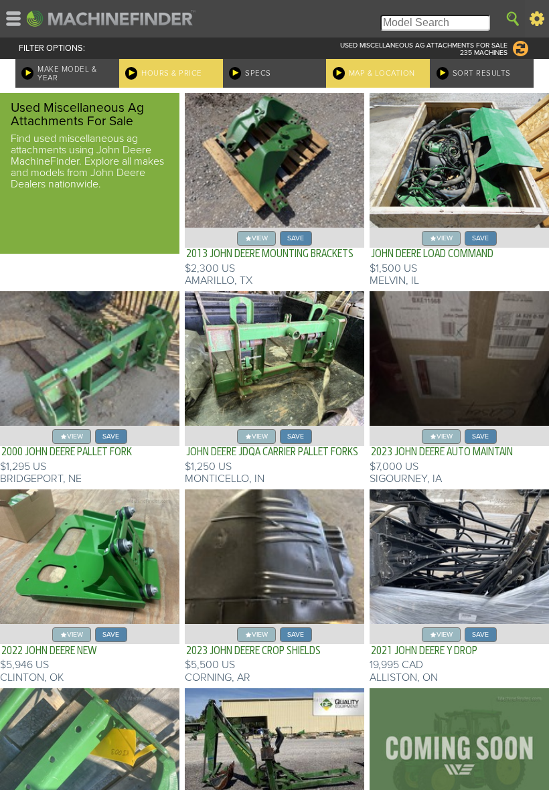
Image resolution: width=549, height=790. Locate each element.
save (295, 238)
